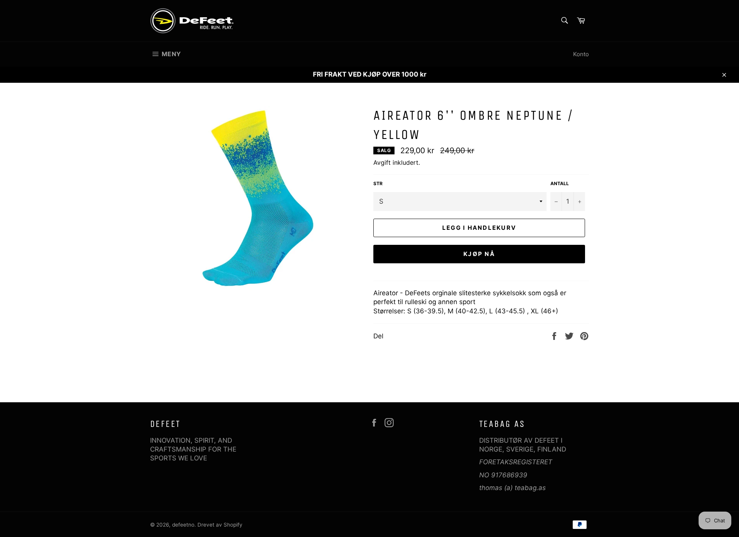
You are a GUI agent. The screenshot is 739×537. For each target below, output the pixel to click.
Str (378, 183)
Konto (581, 54)
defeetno (183, 525)
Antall (559, 183)
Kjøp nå (479, 254)
